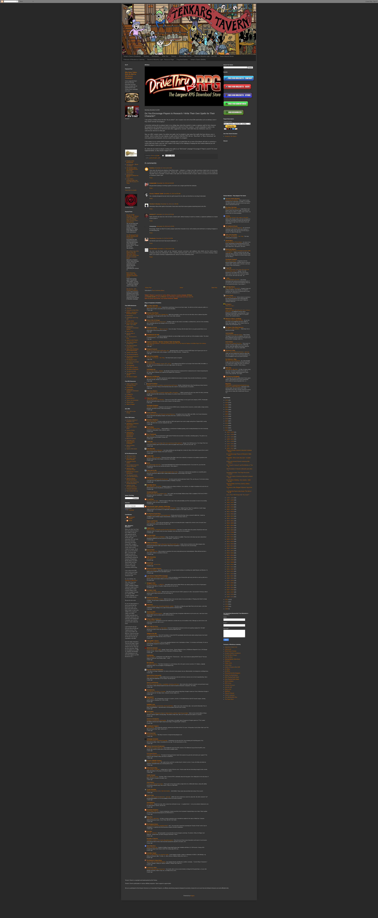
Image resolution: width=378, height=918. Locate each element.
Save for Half (228, 687)
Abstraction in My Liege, (152, 500)
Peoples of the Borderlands (130, 161)
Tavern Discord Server (227, 56)
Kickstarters (155, 56)
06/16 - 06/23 (230, 544)
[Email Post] (163, 155)
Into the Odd (150, 456)
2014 (226, 428)
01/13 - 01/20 (230, 594)
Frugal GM (149, 441)
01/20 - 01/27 (230, 592)
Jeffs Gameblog (151, 557)
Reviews (146, 56)
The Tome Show (229, 699)
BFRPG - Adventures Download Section (132, 313)
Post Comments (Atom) (158, 290)
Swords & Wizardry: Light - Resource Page (160, 59)
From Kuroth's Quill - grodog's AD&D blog (158, 506)
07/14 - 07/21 (230, 534)
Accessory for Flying (152, 336)
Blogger (192, 895)
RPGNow (189, 295)
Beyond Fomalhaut (152, 383)
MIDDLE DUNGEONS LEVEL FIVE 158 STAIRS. (158, 791)
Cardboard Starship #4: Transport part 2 (156, 321)
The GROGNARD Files (231, 697)
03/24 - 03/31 (230, 571)
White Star (165, 56)
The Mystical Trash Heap (154, 513)
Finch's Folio (150, 795)
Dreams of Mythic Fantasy (154, 760)
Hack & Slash (150, 550)
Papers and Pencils (152, 521)
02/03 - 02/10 (230, 587)
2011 (226, 602)
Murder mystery (151, 435)
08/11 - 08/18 (230, 525)
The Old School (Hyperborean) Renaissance (157, 479)
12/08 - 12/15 (230, 439)
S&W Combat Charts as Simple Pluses (132, 384)
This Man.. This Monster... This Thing (156, 357)
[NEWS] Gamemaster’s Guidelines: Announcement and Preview (162, 385)
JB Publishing (150, 690)
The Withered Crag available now (155, 747)
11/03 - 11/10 (230, 497)
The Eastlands (130, 365)
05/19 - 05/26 (230, 553)
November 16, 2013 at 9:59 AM (172, 193)
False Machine (151, 448)
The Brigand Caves (131, 360)
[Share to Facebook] (172, 156)
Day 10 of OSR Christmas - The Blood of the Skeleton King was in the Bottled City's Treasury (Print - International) (132, 218)
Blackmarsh (129, 315)
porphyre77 (152, 214)
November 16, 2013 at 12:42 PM (165, 226)
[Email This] (166, 156)
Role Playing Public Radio (232, 677)
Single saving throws (152, 421)
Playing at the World (152, 597)
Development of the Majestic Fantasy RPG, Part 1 (159, 363)
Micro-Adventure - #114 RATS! (154, 486)
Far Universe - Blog (231, 359)
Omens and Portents (152, 682)
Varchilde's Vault (151, 590)
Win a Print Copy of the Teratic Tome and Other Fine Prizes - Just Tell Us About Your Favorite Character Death (132, 254)
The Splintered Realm (232, 226)
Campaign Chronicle (152, 739)
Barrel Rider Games (185, 56)
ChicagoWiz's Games (153, 641)
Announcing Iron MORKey (232, 200)
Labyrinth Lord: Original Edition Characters (130, 442)
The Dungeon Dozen (152, 824)
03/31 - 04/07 (230, 569)
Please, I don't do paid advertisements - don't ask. (159, 796)
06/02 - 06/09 (230, 548)
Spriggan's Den (151, 583)
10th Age (128, 308)
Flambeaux (152, 238)
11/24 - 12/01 (230, 443)
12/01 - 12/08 (230, 441)
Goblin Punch (150, 528)
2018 (226, 418)
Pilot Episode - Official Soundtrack (132, 165)
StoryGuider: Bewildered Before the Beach (132, 175)
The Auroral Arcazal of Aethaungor (132, 357)
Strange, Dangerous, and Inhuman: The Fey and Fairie (160, 705)
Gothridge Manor (151, 485)
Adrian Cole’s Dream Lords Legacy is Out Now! (237, 217)
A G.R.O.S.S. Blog (152, 867)
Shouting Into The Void (153, 334)
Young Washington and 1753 (154, 464)
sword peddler (229, 333)
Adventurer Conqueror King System (132, 424)
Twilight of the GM (152, 633)
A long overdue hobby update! (154, 591)
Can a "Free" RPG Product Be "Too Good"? (237, 495)
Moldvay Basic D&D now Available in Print (157, 493)
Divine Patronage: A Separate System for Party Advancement (161, 529)
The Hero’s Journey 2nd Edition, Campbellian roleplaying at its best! (163, 684)
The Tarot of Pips (151, 620)
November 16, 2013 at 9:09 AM (165, 183)
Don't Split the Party (152, 626)
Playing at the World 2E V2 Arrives (155, 599)
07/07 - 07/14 (230, 537)
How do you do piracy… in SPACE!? (155, 584)
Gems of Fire (129, 331)
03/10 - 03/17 (230, 576)
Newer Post (148, 287)
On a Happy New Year (152, 551)
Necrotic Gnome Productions (155, 669)
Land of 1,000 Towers (132, 340)
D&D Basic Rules (131, 456)
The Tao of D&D (151, 535)
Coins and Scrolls (152, 470)
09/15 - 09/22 (230, 514)
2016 (226, 423)
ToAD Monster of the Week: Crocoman (156, 691)
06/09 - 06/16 (230, 546)
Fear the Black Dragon (231, 655)
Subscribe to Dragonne (152, 407)
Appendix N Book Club (231, 647)
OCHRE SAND (150, 698)
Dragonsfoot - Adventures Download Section (132, 328)
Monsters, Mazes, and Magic (233, 318)
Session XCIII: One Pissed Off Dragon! (156, 861)
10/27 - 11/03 (230, 500)
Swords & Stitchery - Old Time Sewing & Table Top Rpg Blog (163, 342)
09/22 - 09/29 (230, 511)
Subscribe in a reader (131, 190)
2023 (226, 407)
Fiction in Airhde (151, 727)
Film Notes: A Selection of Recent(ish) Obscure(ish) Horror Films (162, 472)
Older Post (214, 287)
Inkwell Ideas (229, 240)
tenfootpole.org (151, 369)
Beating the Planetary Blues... (154, 428)
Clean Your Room (151, 656)
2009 (226, 606)
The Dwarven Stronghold (232, 376)
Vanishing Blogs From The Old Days (155, 399)
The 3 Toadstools (151, 434)
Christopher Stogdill (131, 517)
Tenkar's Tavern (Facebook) (132, 56)
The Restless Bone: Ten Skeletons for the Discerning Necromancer (132, 170)
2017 (226, 421)
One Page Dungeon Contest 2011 (131, 342)
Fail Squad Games (152, 753)
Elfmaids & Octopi (152, 327)
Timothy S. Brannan (154, 204)
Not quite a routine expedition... (233, 328)
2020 (226, 414)
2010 (226, 604)
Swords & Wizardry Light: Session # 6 (156, 869)
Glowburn (227, 661)
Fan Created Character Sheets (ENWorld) (132, 465)
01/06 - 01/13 (230, 596)
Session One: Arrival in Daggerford (234, 227)
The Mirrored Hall (131, 371)
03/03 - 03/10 (230, 578)
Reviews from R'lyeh (152, 313)
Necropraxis (150, 662)
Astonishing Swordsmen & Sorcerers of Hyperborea (130, 434)
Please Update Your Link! (153, 811)
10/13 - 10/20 (230, 504)
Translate (131, 510)
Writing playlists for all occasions (155, 613)
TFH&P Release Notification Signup (234, 334)
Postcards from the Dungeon (232, 673)
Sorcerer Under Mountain (233, 198)
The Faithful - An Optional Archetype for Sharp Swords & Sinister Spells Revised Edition (168, 713)
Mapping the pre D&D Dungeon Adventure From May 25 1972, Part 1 (163, 544)
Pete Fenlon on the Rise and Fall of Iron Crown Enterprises (161, 414)
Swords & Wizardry (131, 580)
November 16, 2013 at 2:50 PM (164, 238)
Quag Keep (150, 563)
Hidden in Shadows (152, 542)
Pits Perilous (150, 427)
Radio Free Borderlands (231, 675)
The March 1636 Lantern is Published (156, 537)
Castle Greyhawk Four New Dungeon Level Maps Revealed (161, 508)
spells (159, 157)
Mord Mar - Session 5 (152, 833)
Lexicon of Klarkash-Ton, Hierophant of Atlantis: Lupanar (160, 606)
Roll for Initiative (229, 681)
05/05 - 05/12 (230, 557)
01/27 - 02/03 (230, 589)
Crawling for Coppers (153, 726)
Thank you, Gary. (230, 305)
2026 (226, 400)
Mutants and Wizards (152, 570)
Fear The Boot (229, 657)
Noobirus (152, 168)
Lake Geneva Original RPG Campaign (157, 576)
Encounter (129, 396)
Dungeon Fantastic (152, 349)
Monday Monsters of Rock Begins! (234, 242)
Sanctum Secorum (230, 685)
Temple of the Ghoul (131, 352)
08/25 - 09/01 (230, 520)
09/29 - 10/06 (230, 509)
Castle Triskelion (151, 789)
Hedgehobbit (153, 183)
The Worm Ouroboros (152, 664)
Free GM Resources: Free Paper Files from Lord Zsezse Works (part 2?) (164, 443)
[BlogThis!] (168, 156)
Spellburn (227, 691)
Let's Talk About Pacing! (152, 776)
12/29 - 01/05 (230, 432)
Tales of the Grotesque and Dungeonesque (132, 349)
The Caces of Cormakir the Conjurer (132, 362)
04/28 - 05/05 (230, 560)
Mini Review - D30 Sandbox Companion (132, 289)
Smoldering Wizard (152, 492)
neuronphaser (151, 802)
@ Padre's (228, 304)
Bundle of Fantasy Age (152, 847)
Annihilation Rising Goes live (153, 755)
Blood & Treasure (131, 438)
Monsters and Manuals (153, 376)
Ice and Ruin (150, 499)
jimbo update (150, 558)
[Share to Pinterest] (174, 156)
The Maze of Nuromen (132, 369)
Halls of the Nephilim (152, 356)
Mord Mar (149, 831)
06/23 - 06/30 (230, 541)
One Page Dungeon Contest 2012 (131, 346)
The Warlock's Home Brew (154, 860)
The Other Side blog (152, 305)
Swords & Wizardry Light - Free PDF (205, 56)
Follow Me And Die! (152, 398)
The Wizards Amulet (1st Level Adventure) (132, 475)
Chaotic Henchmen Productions (156, 746)
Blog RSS (228, 384)
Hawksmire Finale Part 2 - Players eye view (157, 329)
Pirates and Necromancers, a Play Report (157, 627)
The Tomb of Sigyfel (131, 376)
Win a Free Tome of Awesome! (233, 360)
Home (181, 287)
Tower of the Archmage (153, 320)
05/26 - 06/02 (230, 550)
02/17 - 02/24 (230, 583)
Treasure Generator (131, 489)
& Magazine (129, 394)
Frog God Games (182, 59)
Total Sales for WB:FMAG (153, 818)
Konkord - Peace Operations (154, 457)
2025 (226, 402)
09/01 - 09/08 (230, 518)
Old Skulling (150, 711)
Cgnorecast (228, 649)
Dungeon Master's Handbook (233, 653)
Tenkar (130, 520)
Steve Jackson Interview (153, 677)
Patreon (173, 56)
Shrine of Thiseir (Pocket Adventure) (131, 479)
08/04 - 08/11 (230, 527)
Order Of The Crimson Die (154, 675)
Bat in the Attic (151, 362)
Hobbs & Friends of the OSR (232, 667)
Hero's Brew (228, 665)
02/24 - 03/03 (230, 580)
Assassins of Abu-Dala (132, 310)
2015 (226, 425)
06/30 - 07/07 (230, 539)
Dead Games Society (230, 651)
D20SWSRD (129, 387)
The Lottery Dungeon (132, 367)
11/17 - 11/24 (230, 446)
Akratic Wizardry (151, 412)
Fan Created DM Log (132, 491)
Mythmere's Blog (230, 350)
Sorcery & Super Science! (154, 568)
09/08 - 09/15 (230, 516)
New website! (150, 804)
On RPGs (227, 669)
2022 (226, 409)
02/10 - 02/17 (230, 585)
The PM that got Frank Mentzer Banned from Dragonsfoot (132, 236)
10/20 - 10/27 (230, 502)
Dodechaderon (130, 398)
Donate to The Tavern (230, 136)
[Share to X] (170, 156)
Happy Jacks (228, 663)
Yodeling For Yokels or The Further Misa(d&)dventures (160, 840)
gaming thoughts (153, 157)
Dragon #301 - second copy (153, 564)
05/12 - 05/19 (230, 555)
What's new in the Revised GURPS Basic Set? (158, 350)
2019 (226, 416)
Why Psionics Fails (151, 378)
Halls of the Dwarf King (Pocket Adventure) (132, 482)
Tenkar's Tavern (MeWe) (198, 59)
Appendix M (150, 697)
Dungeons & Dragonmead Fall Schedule (156, 720)
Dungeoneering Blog (152, 734)
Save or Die (228, 689)
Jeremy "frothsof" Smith (156, 193)
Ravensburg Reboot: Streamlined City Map (157, 740)
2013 (226, 430)
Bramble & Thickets (152, 838)
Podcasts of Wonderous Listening (134, 59)
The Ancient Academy (132, 354)
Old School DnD (151, 733)
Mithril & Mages (130, 404)
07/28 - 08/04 (230, 530)
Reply (151, 177)
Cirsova (228, 216)
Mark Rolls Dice (151, 846)
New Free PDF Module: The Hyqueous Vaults (158, 854)
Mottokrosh (229, 308)
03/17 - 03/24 (230, 573)
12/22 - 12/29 (230, 434)
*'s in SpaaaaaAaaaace (152, 635)
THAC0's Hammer (230, 695)
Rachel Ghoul (153, 248)
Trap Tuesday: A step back (153, 769)
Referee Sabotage (151, 522)
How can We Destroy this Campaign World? (157, 825)
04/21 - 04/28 (230, 562)
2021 (226, 411)
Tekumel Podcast (229, 693)
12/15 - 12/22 (230, 437)
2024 (226, 405)
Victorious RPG (151, 612)
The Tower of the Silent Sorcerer (234, 327)
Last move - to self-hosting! (153, 642)
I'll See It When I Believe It (154, 619)
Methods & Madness (152, 420)
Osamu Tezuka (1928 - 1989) (154, 649)
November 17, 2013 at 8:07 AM (166, 248)
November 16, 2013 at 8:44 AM (163, 168)
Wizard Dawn (130, 402)
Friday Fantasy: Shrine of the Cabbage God (157, 314)
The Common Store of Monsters (154, 450)
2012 (226, 599)
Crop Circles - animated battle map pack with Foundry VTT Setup (132, 181)
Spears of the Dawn (131, 449)
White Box (149, 817)
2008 (226, 609)
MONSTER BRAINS (152, 648)
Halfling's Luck (151, 704)
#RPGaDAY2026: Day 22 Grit (154, 307)
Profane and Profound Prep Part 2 (155, 783)
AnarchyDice (150, 782)
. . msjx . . (228, 278)
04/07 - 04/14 (230, 567)
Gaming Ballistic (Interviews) (232, 659)
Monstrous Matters (152, 391)
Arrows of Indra (130, 430)
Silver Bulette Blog (152, 768)
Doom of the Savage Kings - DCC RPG (131, 323)
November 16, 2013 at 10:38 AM (169, 204)
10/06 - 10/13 (230, 507)
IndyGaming (150, 655)
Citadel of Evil (130, 321)
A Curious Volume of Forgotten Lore (131, 420)
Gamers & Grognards (153, 719)
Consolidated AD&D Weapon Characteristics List (158, 515)
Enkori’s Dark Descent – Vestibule (155, 370)
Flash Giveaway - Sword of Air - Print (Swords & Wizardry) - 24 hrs (132, 275)
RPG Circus (228, 683)
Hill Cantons (150, 477)
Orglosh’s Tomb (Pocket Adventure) (131, 486)
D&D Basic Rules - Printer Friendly (131, 458)
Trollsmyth (150, 604)
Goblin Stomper (151, 775)
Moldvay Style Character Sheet (130, 469)
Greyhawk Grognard (152, 405)
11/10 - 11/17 (230, 448)
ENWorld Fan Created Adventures (132, 472)
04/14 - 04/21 (230, 564)
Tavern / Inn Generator (132, 400)
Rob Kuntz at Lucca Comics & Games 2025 (157, 577)
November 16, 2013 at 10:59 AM (165, 214)
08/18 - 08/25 (230, 523)
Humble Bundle (151, 296)
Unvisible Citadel (151, 853)
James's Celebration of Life (153, 762)
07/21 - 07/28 (230, 532)
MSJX (148, 463)
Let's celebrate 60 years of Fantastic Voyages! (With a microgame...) (163, 392)
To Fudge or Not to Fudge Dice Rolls (234, 320)
